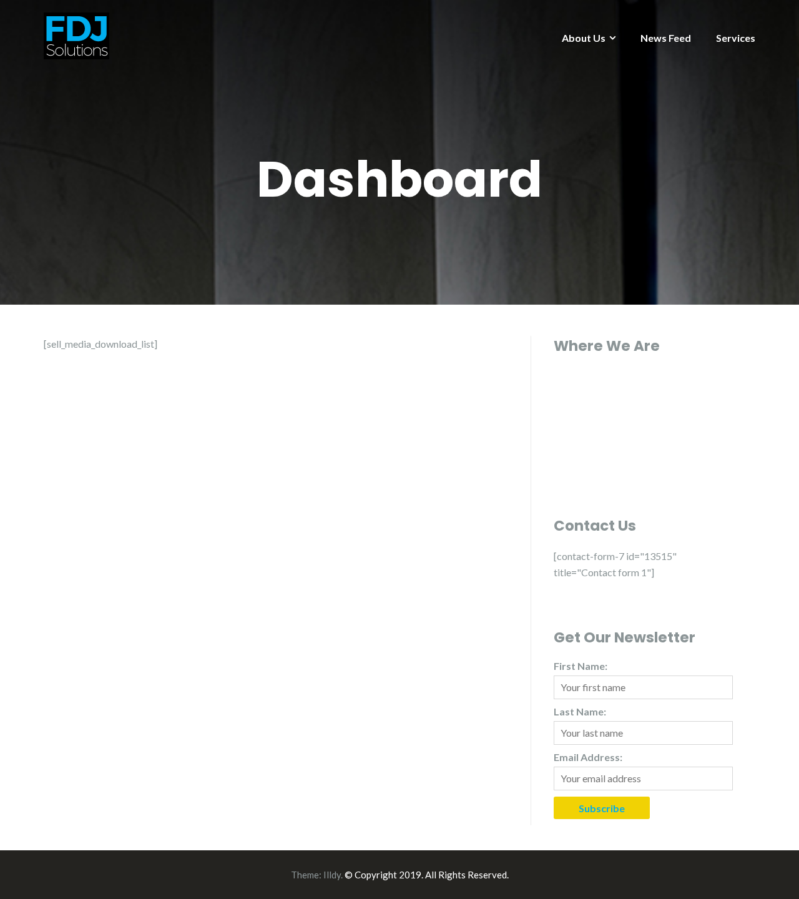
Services (735, 38)
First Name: (580, 666)
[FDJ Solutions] (76, 35)
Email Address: (588, 757)
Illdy (332, 874)
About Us (583, 38)
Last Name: (580, 711)
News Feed (665, 38)
